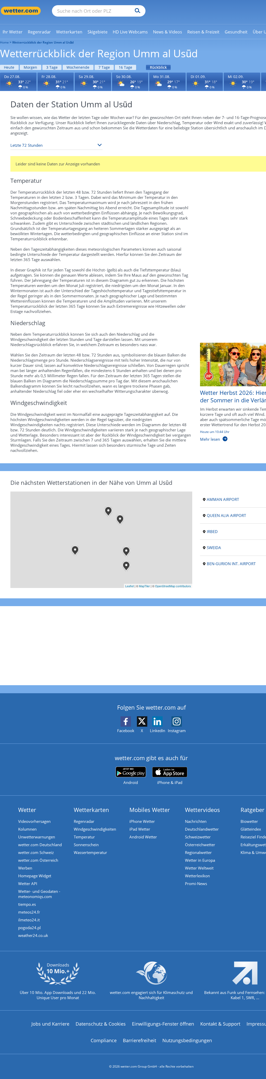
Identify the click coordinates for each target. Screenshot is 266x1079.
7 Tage (104, 67)
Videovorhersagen (34, 821)
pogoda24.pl (29, 927)
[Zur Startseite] (21, 10)
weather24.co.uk (33, 935)
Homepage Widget (34, 875)
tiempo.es (27, 904)
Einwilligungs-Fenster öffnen (163, 1024)
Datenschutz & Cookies (101, 1024)
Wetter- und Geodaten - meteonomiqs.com (39, 894)
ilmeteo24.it (29, 919)
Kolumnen (27, 829)
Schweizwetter (198, 836)
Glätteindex (251, 829)
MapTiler (144, 586)
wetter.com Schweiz (36, 852)
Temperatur (84, 836)
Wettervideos (202, 810)
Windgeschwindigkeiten (95, 829)
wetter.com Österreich (38, 860)
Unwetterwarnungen (36, 836)
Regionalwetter (198, 852)
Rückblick (158, 67)
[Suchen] (136, 11)
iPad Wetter (139, 829)
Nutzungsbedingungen (187, 1040)
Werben (25, 868)
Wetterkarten (91, 810)
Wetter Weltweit (199, 868)
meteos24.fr (29, 912)
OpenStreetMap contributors (173, 586)
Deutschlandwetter (202, 829)
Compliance (104, 1040)
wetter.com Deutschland (40, 844)
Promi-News (196, 883)
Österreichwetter (200, 844)
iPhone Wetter (142, 821)
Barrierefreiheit (139, 1040)
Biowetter (249, 821)
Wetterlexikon (197, 875)
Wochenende (77, 67)
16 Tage (125, 67)
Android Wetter (143, 836)
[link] (12, 32)
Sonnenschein (86, 844)
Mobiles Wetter (149, 810)
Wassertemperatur (90, 852)
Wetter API (27, 883)
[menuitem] (12, 31)
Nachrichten (196, 821)
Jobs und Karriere (50, 1024)
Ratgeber (252, 810)
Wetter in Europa (200, 860)
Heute (9, 67)
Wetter (27, 810)
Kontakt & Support (220, 1024)
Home (4, 42)
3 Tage (52, 67)
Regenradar (84, 821)
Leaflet (129, 586)
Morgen (30, 67)
